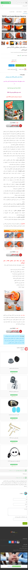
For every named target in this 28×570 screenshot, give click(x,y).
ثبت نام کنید (9, 566)
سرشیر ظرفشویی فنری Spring (14, 391)
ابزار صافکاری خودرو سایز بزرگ (9, 338)
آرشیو (22, 349)
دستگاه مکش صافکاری (20, 338)
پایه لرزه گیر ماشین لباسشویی (13, 368)
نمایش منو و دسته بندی (21, 2)
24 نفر (10, 65)
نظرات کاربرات (11, 11)
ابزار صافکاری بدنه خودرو (19, 340)
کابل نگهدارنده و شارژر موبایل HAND (14, 461)
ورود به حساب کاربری (16, 566)
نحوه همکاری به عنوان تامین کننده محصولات (20, 550)
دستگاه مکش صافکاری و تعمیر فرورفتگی (12, 336)
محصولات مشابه (19, 11)
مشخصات (25, 11)
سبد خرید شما (5, 2)
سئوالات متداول (24, 546)
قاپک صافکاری (11, 343)
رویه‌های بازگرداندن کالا (23, 548)
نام (26, 496)
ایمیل (26, 501)
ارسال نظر (25, 523)
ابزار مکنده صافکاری (17, 343)
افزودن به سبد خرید (19, 65)
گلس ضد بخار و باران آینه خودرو (14, 414)
